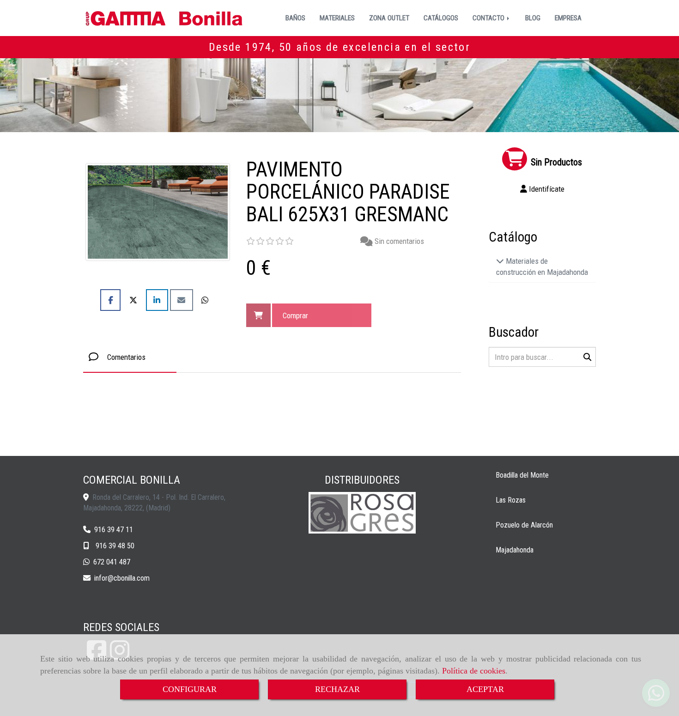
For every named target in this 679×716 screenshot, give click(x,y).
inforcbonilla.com (122, 578)
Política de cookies (473, 670)
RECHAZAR (337, 689)
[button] (542, 189)
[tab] (129, 357)
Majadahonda (515, 550)
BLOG (532, 18)
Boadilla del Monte (522, 475)
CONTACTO (489, 18)
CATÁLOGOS (441, 18)
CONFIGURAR (190, 689)
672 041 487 (111, 562)
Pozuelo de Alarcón (524, 525)
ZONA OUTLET (389, 18)
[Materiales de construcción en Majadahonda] (500, 261)
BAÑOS (295, 18)
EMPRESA (568, 18)
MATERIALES (337, 18)
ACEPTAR (485, 689)
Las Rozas (511, 500)
